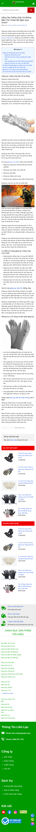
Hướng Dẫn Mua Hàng (13, 786)
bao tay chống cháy (8, 38)
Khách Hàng (9, 761)
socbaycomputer (21, 25)
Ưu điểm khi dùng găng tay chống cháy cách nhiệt (17, 65)
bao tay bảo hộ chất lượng (20, 398)
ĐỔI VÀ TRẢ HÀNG (14, 614)
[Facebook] (10, 812)
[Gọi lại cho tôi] (32, 819)
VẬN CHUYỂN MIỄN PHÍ (15, 606)
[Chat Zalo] (32, 815)
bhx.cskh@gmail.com (21, 733)
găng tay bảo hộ (16, 288)
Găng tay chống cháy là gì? (13, 55)
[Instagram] (16, 812)
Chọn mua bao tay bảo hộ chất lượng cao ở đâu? (17, 71)
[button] (3, 3)
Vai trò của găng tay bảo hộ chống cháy (14, 67)
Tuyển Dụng (9, 765)
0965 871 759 (18, 739)
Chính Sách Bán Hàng (13, 794)
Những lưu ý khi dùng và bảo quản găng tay (15, 69)
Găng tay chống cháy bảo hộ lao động (14, 53)
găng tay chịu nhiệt (13, 162)
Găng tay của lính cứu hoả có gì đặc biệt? (17, 63)
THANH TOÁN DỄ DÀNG (15, 621)
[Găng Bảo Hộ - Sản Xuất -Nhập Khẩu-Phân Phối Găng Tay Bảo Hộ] (18, 3)
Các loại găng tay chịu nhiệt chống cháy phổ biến (19, 61)
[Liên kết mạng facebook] (32, 823)
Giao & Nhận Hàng (11, 790)
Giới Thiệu (8, 757)
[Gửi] (31, 10)
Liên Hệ (7, 769)
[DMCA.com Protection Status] (23, 812)
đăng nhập (13, 440)
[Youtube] (4, 812)
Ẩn (21, 49)
